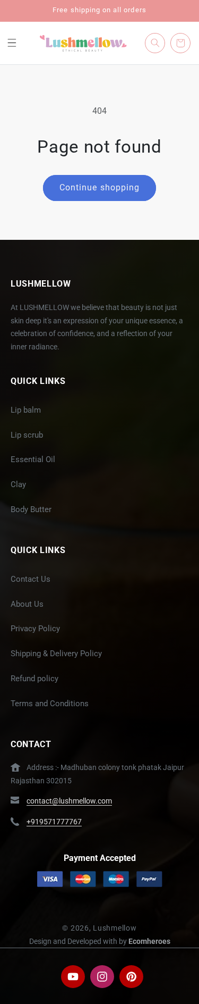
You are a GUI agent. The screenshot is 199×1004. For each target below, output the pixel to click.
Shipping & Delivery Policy (56, 653)
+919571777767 (54, 821)
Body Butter (31, 509)
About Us (27, 604)
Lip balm (26, 410)
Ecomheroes (149, 941)
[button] (12, 43)
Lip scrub (27, 435)
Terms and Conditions (50, 703)
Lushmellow (114, 928)
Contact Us (30, 579)
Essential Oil (33, 459)
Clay (18, 484)
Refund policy (34, 678)
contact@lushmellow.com (69, 801)
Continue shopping (99, 187)
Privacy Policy (35, 628)
